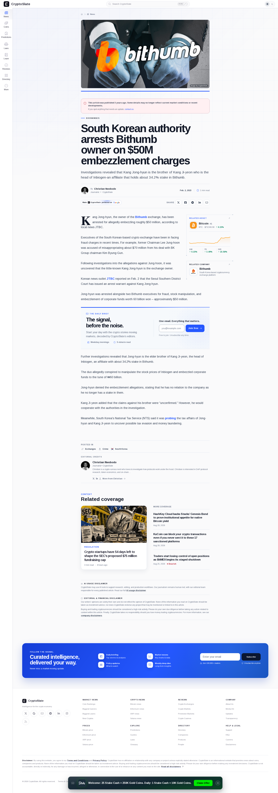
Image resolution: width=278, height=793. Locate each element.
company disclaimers (91, 615)
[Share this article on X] (178, 202)
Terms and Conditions (77, 760)
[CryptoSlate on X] (25, 713)
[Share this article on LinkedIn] (200, 202)
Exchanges (93, 118)
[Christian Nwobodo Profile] (85, 190)
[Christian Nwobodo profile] (85, 465)
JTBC (111, 278)
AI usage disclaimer (136, 590)
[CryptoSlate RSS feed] (25, 721)
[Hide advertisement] (217, 783)
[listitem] (88, 449)
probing (170, 418)
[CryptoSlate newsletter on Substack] (42, 713)
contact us (129, 109)
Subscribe (251, 657)
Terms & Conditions (66, 781)
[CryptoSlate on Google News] (33, 713)
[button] (6, 87)
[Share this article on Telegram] (192, 202)
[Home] (82, 14)
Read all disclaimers (171, 766)
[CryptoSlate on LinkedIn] (58, 713)
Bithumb (141, 217)
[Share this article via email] (207, 202)
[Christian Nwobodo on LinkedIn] (97, 479)
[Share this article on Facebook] (185, 202)
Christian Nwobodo (105, 189)
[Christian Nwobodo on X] (94, 479)
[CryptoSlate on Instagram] (66, 713)
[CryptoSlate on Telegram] (50, 713)
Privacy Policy (100, 760)
